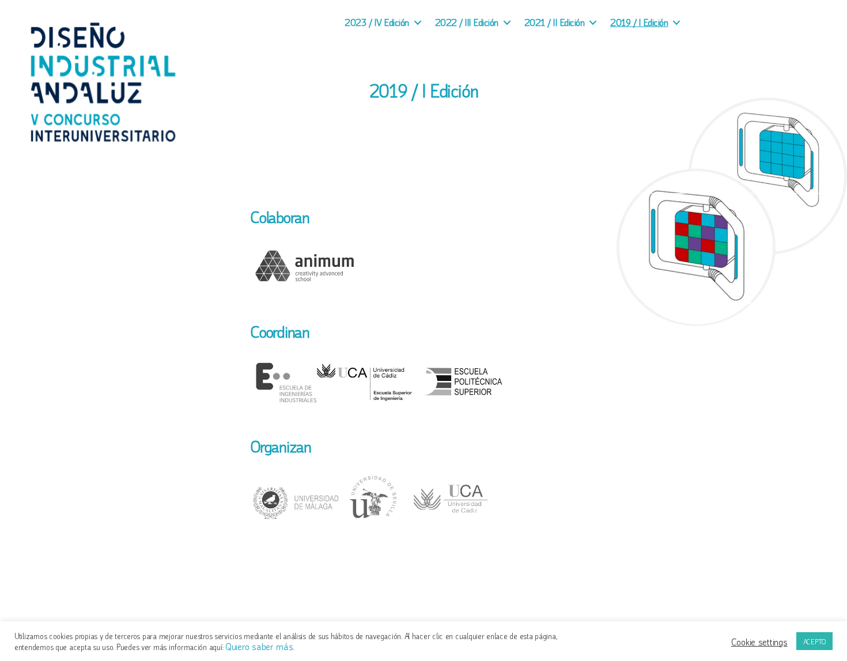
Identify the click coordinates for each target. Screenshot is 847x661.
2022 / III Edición (466, 22)
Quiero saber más (259, 646)
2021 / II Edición (554, 22)
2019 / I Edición (639, 22)
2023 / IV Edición (377, 22)
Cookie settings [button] (759, 641)
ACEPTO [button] (814, 641)
